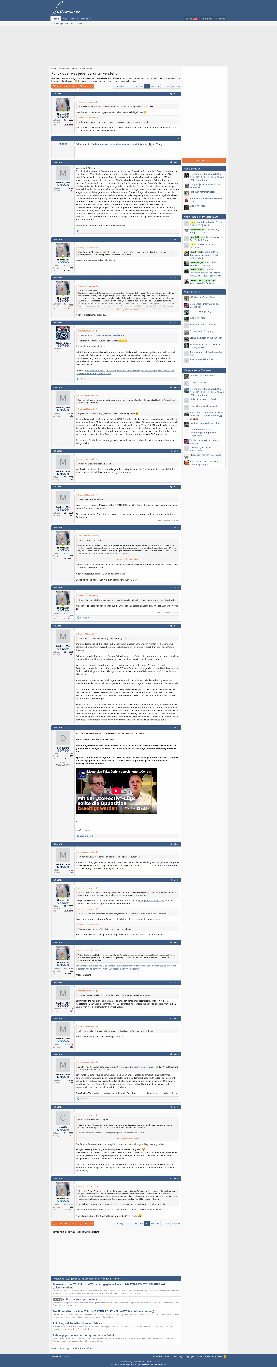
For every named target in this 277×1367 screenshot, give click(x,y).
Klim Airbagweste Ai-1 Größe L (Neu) (206, 238)
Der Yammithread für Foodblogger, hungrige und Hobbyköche (203, 432)
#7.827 (176, 451)
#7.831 (176, 626)
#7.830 (176, 587)
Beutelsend (68, 125)
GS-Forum (57, 1356)
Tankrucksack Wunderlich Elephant (204, 264)
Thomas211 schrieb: (86, 330)
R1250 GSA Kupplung (200, 311)
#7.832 (176, 727)
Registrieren (204, 160)
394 (157, 86)
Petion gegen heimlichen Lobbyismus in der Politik (84, 1335)
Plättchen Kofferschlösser (202, 191)
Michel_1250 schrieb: (87, 102)
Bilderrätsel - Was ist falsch (203, 399)
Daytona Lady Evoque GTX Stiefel (204, 231)
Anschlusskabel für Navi (202, 282)
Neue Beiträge (56, 23)
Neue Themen (192, 292)
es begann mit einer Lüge (151, 900)
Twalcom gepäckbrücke (201, 359)
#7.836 (176, 982)
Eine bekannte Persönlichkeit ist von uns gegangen (205, 463)
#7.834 (176, 880)
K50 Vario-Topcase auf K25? (203, 324)
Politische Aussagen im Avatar (77, 1299)
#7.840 (176, 1178)
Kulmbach (69, 758)
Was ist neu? (69, 18)
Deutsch (70, 1356)
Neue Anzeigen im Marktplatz (201, 216)
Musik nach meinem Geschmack (206, 454)
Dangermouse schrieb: (87, 535)
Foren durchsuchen (73, 23)
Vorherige (119, 86)
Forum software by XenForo (139, 1362)
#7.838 (176, 1054)
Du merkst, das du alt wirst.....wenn (200, 449)
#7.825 (176, 322)
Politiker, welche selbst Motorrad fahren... (78, 1323)
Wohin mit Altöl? (198, 205)
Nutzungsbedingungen (184, 1356)
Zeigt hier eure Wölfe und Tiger (205, 422)
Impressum (158, 1356)
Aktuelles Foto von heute (202, 375)
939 (167, 86)
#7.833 (176, 844)
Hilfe (220, 1356)
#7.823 (176, 239)
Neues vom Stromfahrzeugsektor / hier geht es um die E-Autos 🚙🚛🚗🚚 (206, 415)
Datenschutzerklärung (206, 1356)
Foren (56, 18)
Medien (85, 18)
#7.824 (176, 277)
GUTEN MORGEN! (198, 382)
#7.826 (176, 387)
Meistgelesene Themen (197, 370)
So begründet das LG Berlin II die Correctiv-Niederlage (101, 335)
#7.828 (176, 487)
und (87, 836)
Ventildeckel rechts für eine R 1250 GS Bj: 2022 (207, 224)
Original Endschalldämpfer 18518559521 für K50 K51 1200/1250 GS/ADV (206, 272)
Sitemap (168, 1356)
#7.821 (176, 94)
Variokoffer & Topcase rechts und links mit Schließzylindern (204, 254)
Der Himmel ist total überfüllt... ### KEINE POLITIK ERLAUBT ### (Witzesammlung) (103, 1311)
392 (146, 86)
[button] (77, 18)
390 (135, 86)
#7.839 (176, 1107)
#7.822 (176, 162)
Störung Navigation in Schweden (206, 337)
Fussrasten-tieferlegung (201, 331)
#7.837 (176, 1018)
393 (152, 86)
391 (141, 86)
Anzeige (63, 143)
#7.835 (176, 942)
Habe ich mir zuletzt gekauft (204, 405)
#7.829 (176, 527)
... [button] (131, 86)
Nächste (175, 86)
